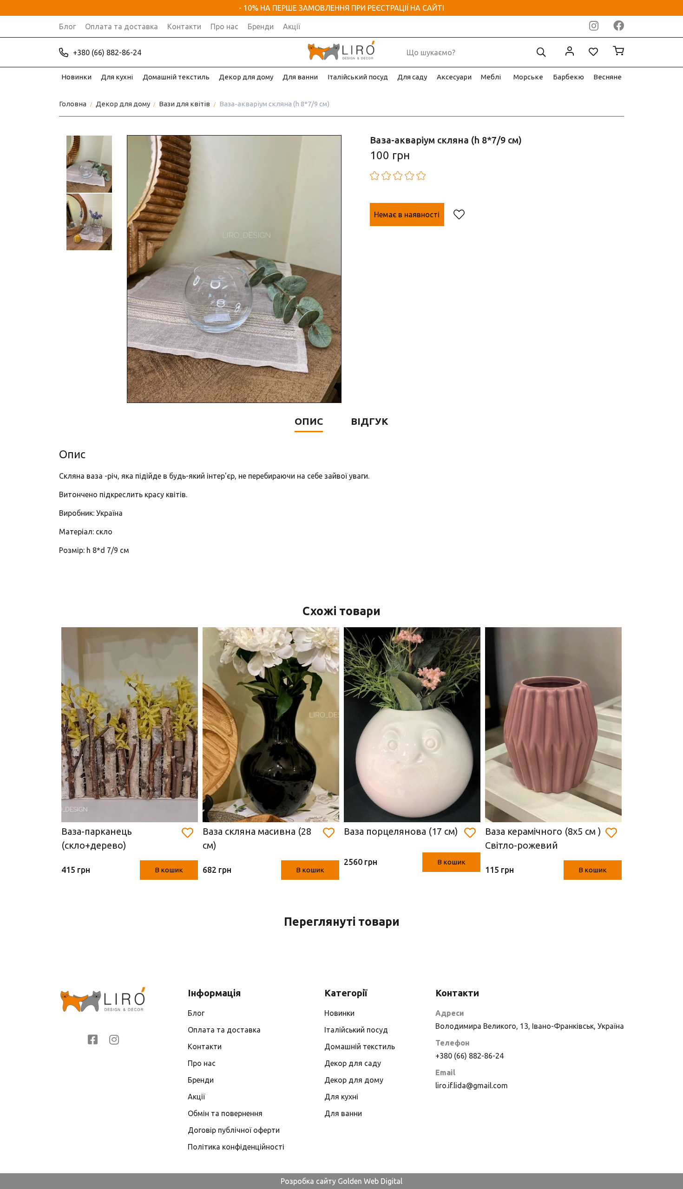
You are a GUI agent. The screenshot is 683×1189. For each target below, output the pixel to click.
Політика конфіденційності (236, 1147)
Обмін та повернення (225, 1113)
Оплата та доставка (121, 26)
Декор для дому (246, 77)
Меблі (491, 77)
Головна (72, 104)
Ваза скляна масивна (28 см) (257, 838)
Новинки (76, 77)
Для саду (412, 77)
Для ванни (300, 77)
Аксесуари (454, 77)
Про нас (224, 26)
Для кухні (117, 77)
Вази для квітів (184, 104)
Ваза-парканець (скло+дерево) (96, 838)
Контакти (184, 26)
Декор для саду (352, 1063)
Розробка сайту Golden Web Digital (341, 1181)
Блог (67, 26)
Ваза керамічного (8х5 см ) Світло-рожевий (543, 838)
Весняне (607, 77)
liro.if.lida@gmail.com (471, 1085)
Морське (528, 77)
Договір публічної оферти (234, 1130)
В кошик (169, 870)
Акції (291, 26)
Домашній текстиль (176, 77)
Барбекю (568, 77)
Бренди (261, 26)
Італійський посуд (358, 77)
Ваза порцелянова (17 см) (401, 831)
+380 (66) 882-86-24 (107, 52)
